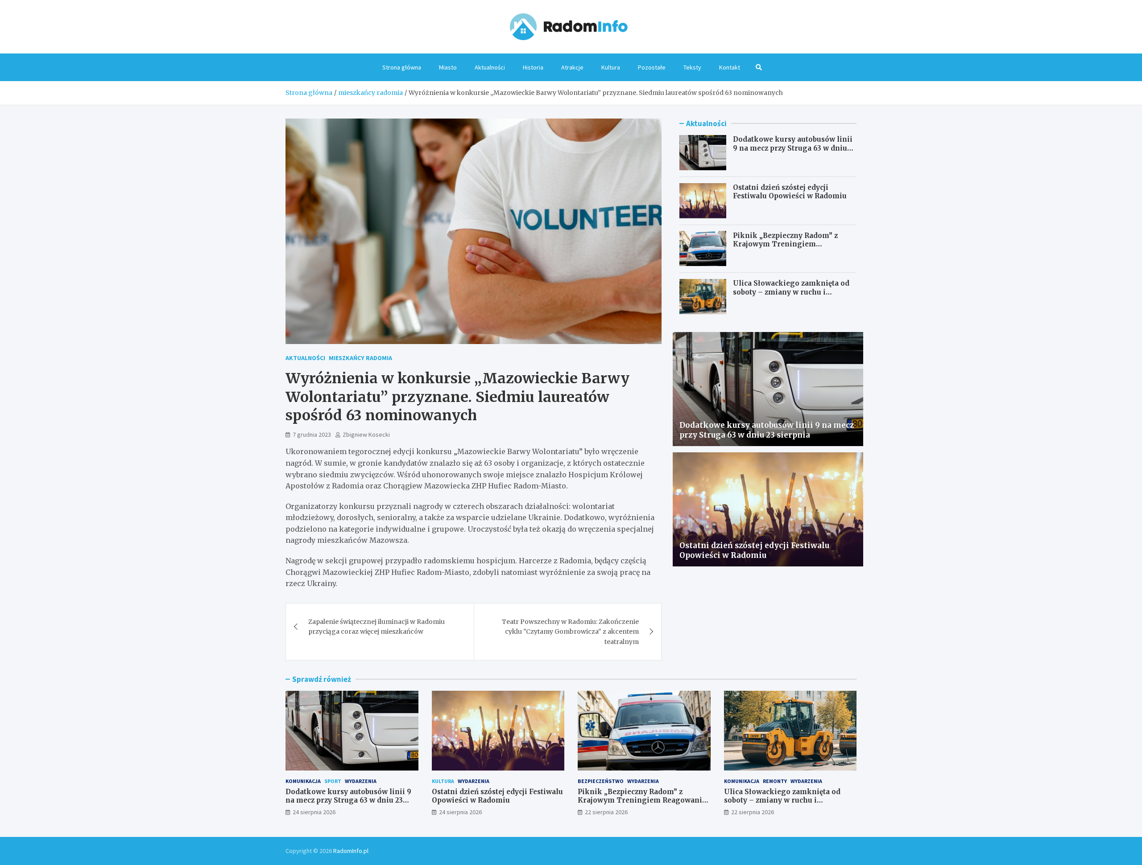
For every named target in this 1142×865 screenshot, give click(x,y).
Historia (533, 67)
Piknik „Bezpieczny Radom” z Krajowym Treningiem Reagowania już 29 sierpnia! (785, 244)
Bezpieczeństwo (601, 781)
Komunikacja (303, 781)
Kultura (610, 67)
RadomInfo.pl (350, 851)
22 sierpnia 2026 (606, 812)
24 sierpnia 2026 (314, 812)
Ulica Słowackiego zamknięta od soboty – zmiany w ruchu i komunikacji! (791, 292)
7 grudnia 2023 (312, 434)
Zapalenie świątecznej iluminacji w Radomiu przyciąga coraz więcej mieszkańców (376, 626)
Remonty (775, 781)
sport (332, 781)
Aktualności (490, 67)
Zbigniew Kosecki (366, 434)
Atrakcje (572, 67)
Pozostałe (652, 67)
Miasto (448, 67)
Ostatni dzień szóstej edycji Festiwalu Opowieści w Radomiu (790, 192)
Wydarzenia (361, 781)
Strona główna (401, 67)
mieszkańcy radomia (360, 358)
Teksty (692, 67)
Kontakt (729, 67)
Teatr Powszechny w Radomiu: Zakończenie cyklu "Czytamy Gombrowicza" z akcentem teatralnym (570, 632)
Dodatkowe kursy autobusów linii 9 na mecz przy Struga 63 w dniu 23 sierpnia (792, 148)
